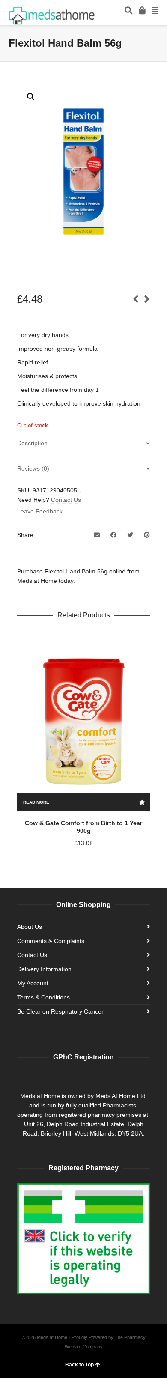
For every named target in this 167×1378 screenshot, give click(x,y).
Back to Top (79, 1365)
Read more (36, 802)
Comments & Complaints (50, 940)
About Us (29, 926)
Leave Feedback (40, 511)
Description (32, 443)
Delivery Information (44, 969)
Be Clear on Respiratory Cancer (60, 1011)
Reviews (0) (33, 468)
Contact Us (66, 499)
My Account (32, 983)
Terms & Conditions (43, 997)
